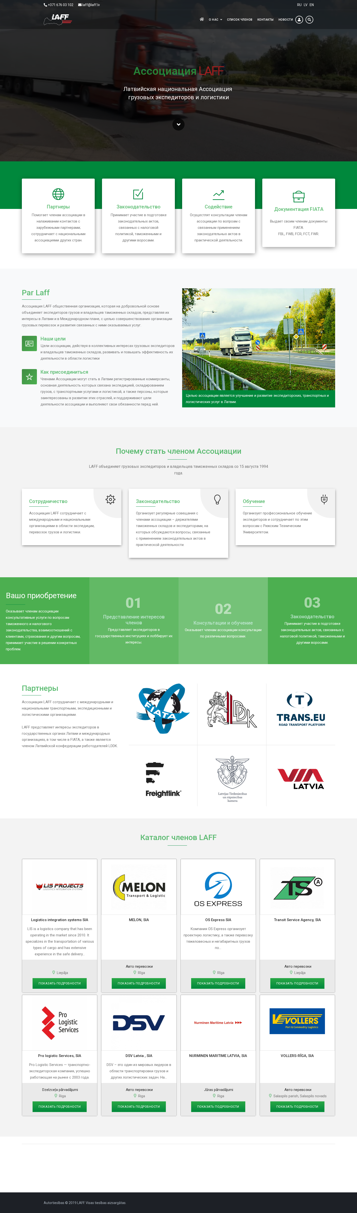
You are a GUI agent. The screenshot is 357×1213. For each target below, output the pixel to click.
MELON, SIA (139, 920)
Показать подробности (60, 983)
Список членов (240, 19)
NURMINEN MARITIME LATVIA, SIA (218, 1056)
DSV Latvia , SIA (139, 1056)
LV (305, 5)
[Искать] (309, 20)
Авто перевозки (139, 966)
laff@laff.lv (91, 5)
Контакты (265, 19)
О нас (214, 19)
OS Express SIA (218, 920)
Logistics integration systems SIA (59, 920)
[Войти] (299, 20)
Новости (286, 19)
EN (312, 5)
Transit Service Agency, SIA (297, 920)
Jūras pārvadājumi (218, 1090)
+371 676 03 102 (60, 5)
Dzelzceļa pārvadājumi (59, 1090)
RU (299, 5)
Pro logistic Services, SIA (59, 1056)
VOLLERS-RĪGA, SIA (297, 1056)
